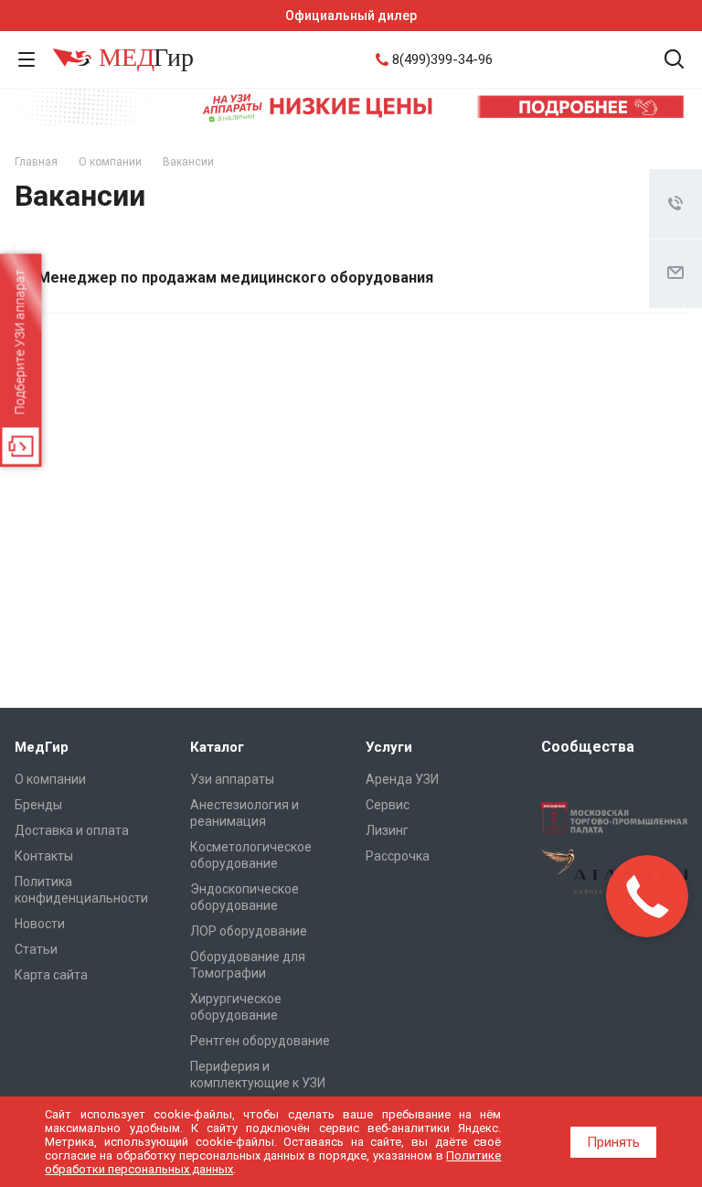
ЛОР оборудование (248, 931)
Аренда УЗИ (402, 779)
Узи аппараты (232, 779)
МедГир (42, 747)
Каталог (217, 747)
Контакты (44, 856)
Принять (613, 1142)
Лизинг (387, 830)
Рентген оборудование (260, 1040)
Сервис (388, 804)
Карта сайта (51, 975)
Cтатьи (36, 949)
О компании (50, 779)
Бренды (38, 804)
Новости (40, 923)
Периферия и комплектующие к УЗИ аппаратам (257, 1083)
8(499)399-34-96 (442, 59)
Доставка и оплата (72, 830)
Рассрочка (398, 856)
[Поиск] (674, 60)
